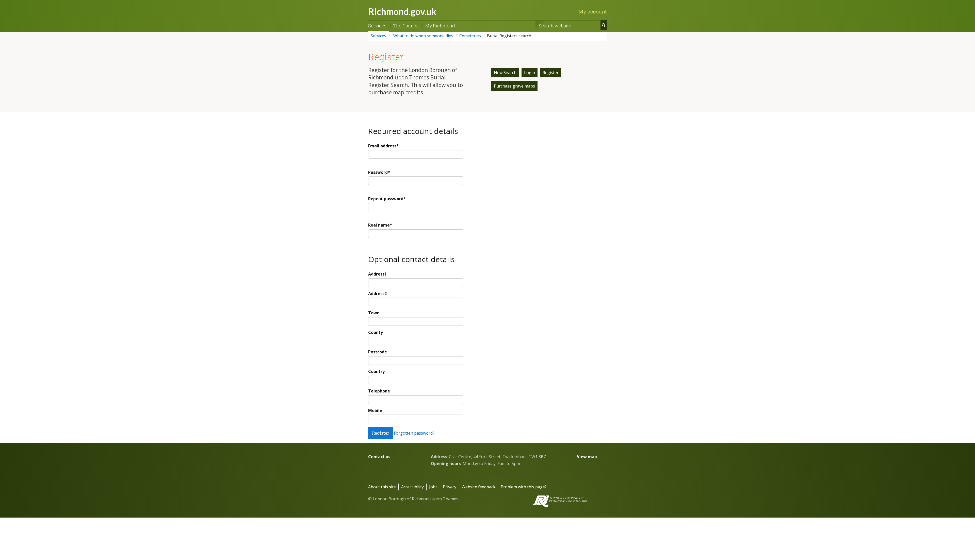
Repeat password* (387, 198)
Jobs (433, 487)
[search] (603, 25)
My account (592, 11)
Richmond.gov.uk (402, 11)
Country (376, 371)
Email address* (383, 146)
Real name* (380, 225)
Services (377, 25)
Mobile (375, 410)
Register (551, 72)
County (375, 332)
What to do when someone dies (422, 36)
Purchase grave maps (514, 86)
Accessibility (412, 487)
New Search (505, 72)
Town (374, 313)
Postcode (377, 352)
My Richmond (440, 25)
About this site (382, 487)
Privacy (449, 487)
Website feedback (478, 487)
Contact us (379, 456)
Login (529, 72)
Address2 (377, 293)
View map (587, 456)
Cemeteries (470, 36)
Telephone (379, 391)
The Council (406, 25)
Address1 (377, 274)
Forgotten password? (414, 433)
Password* (379, 172)
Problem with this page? (524, 487)
